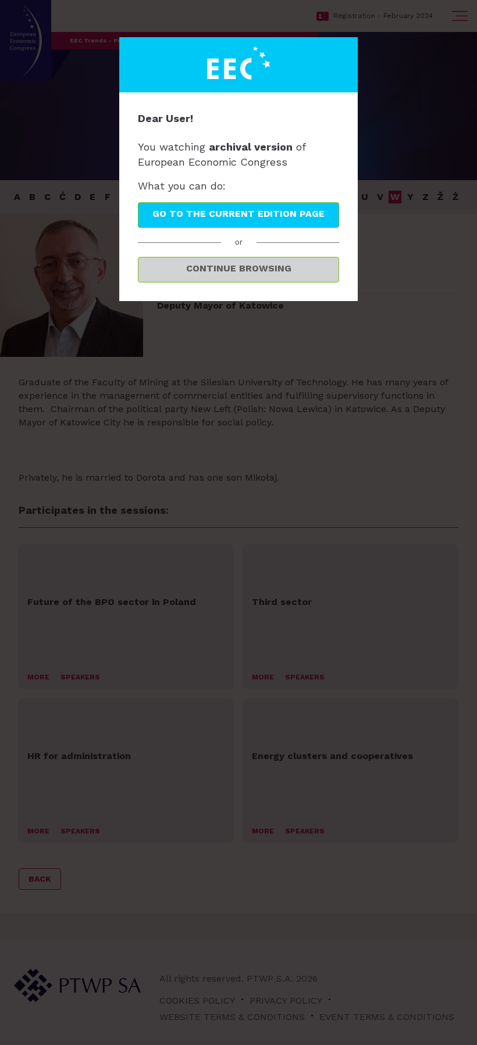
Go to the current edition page (238, 213)
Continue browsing (238, 268)
